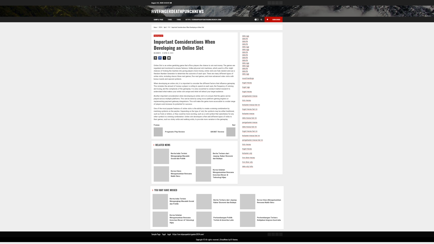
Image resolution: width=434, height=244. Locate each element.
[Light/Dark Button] (256, 19)
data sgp (245, 36)
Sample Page (158, 19)
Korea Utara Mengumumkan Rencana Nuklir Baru (161, 174)
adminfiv (158, 53)
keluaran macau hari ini (251, 136)
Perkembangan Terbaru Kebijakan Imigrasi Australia (247, 219)
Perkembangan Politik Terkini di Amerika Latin (204, 219)
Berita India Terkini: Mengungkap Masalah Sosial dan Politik (161, 156)
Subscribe (276, 19)
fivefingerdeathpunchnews (177, 11)
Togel (170, 19)
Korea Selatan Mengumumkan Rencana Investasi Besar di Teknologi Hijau (203, 174)
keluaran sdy (247, 153)
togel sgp (246, 87)
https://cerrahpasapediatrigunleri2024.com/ (203, 19)
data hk (245, 39)
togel (179, 19)
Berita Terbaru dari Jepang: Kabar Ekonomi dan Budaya (203, 156)
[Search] (261, 19)
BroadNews (224, 239)
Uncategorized (158, 36)
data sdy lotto (247, 166)
